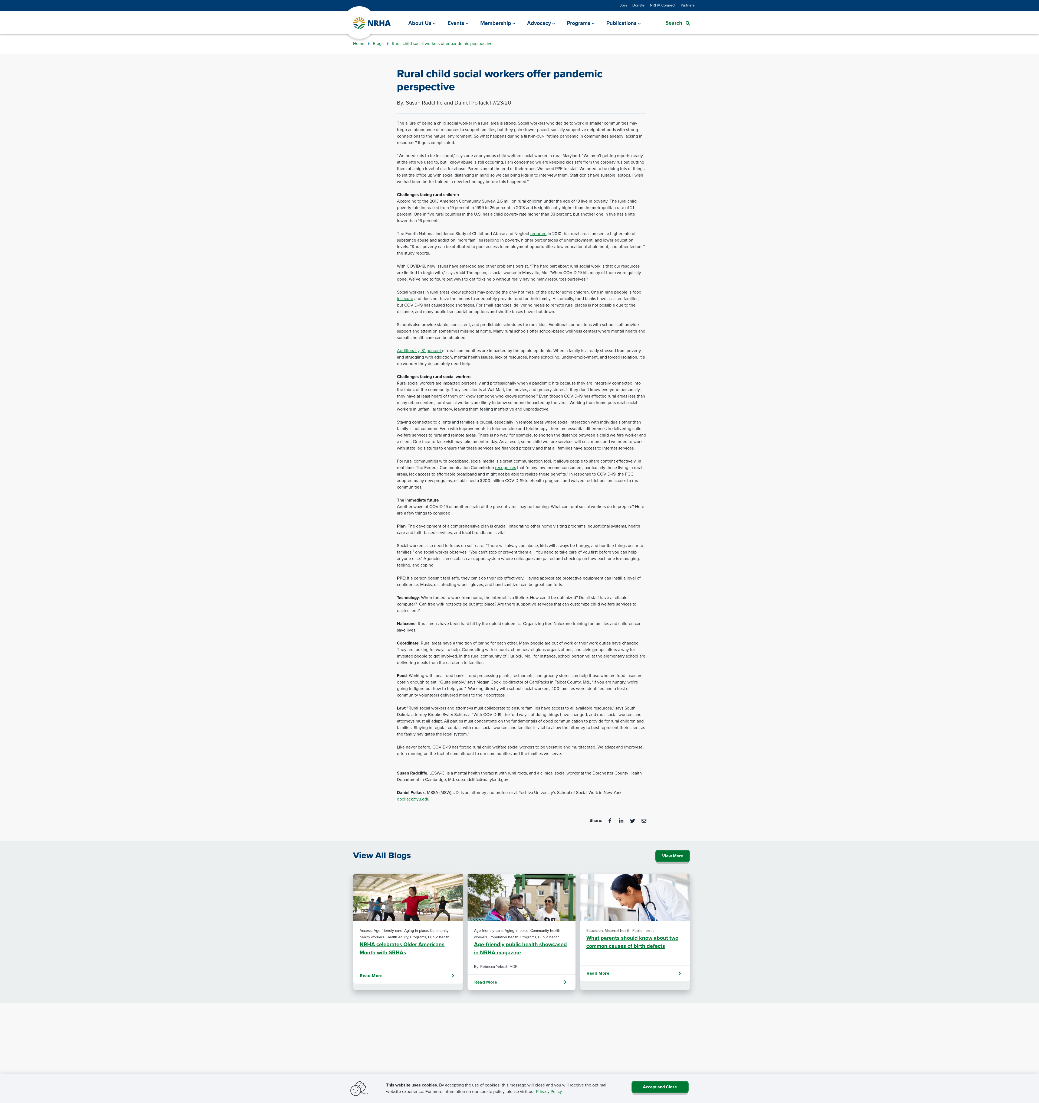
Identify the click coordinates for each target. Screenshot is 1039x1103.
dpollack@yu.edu (413, 799)
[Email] (644, 820)
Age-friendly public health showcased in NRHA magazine (520, 948)
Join (623, 5)
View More (672, 856)
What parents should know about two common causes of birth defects (632, 942)
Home (358, 43)
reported (538, 233)
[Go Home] (372, 23)
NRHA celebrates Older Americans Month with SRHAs (402, 948)
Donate (638, 5)
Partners (688, 5)
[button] (673, 23)
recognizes (505, 467)
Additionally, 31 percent (419, 350)
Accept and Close (660, 1087)
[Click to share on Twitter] (633, 820)
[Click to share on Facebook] (610, 820)
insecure (405, 298)
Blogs (378, 43)
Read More (371, 975)
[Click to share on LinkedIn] (621, 820)
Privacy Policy (549, 1091)
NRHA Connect (662, 5)
